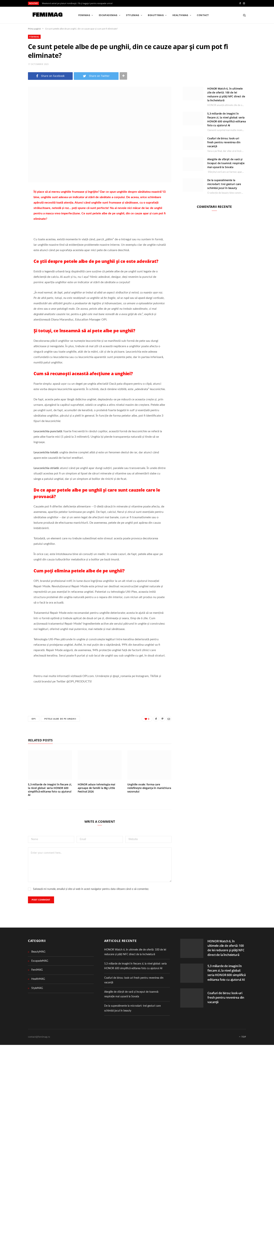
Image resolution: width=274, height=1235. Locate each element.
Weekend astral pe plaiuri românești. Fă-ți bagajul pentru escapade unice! (77, 3)
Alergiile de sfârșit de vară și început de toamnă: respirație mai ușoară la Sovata (226, 163)
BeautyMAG (156, 15)
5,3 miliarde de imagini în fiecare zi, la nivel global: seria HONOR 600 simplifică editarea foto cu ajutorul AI (50, 790)
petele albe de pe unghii (60, 718)
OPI (34, 718)
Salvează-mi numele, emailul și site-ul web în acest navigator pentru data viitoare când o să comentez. (91, 889)
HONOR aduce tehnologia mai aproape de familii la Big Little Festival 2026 (96, 788)
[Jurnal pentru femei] (47, 15)
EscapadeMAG (108, 15)
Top (243, 1036)
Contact (203, 15)
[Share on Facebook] (14, 203)
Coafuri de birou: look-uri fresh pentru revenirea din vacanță (223, 142)
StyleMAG (132, 15)
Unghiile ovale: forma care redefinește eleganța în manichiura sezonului (149, 788)
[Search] (243, 15)
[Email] (14, 222)
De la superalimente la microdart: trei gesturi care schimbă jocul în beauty (224, 184)
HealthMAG (180, 15)
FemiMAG (84, 15)
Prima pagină (34, 29)
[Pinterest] (14, 212)
